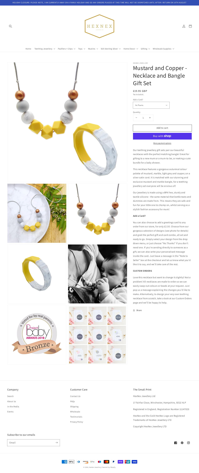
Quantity (136, 112)
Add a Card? (138, 99)
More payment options (162, 143)
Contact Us (75, 396)
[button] (10, 26)
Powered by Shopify (109, 467)
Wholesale (75, 411)
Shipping (74, 406)
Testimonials (76, 416)
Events (10, 411)
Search (10, 396)
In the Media (13, 406)
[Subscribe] (56, 442)
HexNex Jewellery (95, 467)
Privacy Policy (76, 422)
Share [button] (139, 310)
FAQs (72, 401)
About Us (11, 401)
